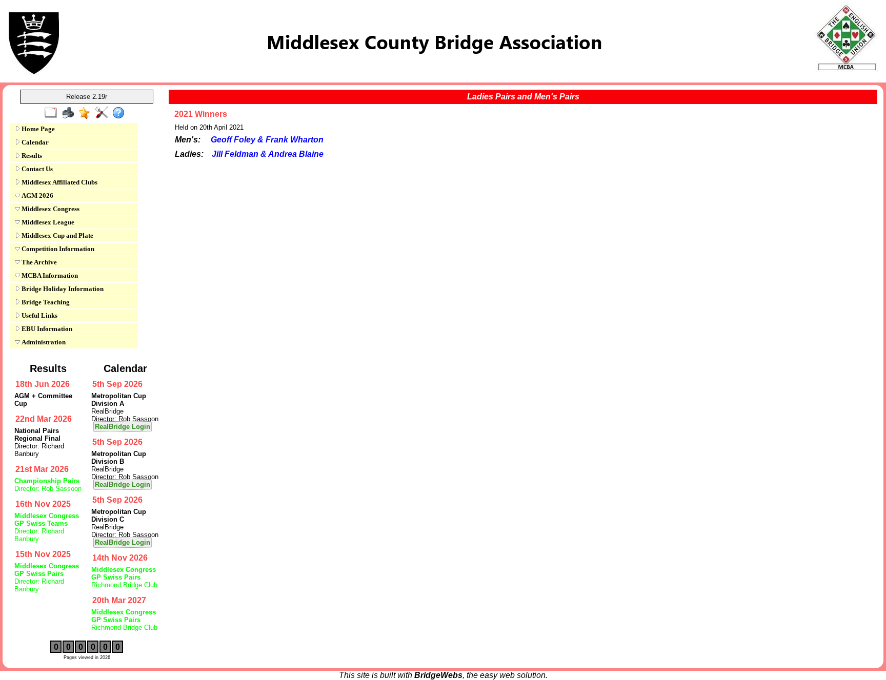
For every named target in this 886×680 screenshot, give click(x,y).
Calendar (34, 142)
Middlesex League (47, 222)
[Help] (120, 113)
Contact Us (36, 169)
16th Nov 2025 (43, 504)
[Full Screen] (53, 113)
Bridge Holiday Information (62, 289)
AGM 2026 (36, 195)
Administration (43, 342)
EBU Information (46, 329)
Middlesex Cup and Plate (56, 235)
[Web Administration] (103, 113)
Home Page (37, 129)
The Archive (38, 262)
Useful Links (38, 315)
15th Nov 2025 (43, 554)
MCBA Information (49, 275)
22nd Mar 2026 (43, 419)
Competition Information (57, 249)
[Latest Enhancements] (86, 113)
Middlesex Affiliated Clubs (58, 182)
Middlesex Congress (49, 209)
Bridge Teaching (45, 302)
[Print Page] (70, 113)
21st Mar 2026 (42, 469)
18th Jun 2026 (42, 384)
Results (31, 155)
